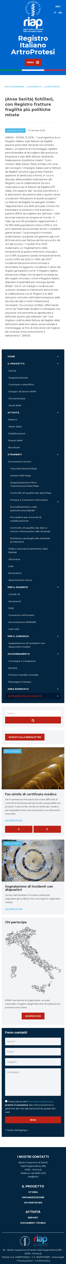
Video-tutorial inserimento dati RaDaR (28, 550)
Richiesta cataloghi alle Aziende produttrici (30, 540)
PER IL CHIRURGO (13, 843)
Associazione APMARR (22, 622)
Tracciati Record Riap (23, 468)
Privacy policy (25, 1260)
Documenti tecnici (19, 461)
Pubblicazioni (16, 433)
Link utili (13, 629)
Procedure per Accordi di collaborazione (25, 519)
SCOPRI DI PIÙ (33, 1016)
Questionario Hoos (20, 580)
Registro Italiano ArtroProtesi (33, 45)
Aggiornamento (19, 654)
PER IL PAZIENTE (12, 751)
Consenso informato (21, 615)
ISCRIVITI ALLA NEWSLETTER (25, 737)
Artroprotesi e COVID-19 (25, 696)
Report (12, 419)
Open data (15, 426)
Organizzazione (18, 377)
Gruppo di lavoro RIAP (22, 391)
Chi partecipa (16, 398)
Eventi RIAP (15, 440)
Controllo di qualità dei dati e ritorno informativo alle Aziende (30, 529)
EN (60, 12)
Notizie (12, 668)
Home (11, 356)
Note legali (58, 1257)
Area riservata (18, 689)
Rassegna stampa (15, 131)
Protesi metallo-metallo (23, 674)
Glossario (14, 559)
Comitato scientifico (21, 384)
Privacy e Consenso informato (29, 499)
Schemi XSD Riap (20, 475)
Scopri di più (13, 820)
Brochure (14, 447)
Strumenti (15, 454)
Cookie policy (42, 1260)
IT (55, 12)
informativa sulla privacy (40, 1101)
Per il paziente (18, 587)
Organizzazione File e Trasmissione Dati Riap (24, 484)
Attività (13, 412)
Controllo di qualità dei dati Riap (30, 493)
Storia (12, 370)
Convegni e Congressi (22, 661)
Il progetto (16, 363)
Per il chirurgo (18, 636)
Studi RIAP (14, 405)
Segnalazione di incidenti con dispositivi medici (26, 645)
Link (11, 566)
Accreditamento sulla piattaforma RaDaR (23, 508)
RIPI (58, 6)
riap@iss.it (33, 1176)
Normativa (14, 573)
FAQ (11, 608)
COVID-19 (14, 594)
